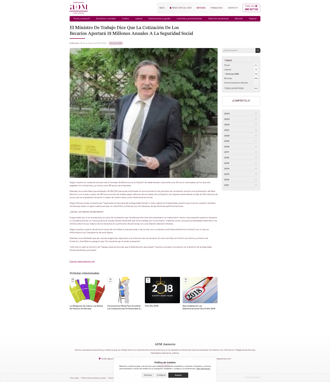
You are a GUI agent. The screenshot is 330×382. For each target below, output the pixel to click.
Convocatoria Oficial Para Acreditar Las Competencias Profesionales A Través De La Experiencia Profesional (124, 307)
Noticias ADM (116, 43)
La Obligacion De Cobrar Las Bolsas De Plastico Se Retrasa (86, 307)
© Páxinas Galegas (252, 377)
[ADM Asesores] (79, 8)
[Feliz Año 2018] (162, 290)
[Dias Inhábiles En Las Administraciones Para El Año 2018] (200, 290)
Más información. (204, 369)
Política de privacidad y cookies (93, 378)
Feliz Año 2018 (151, 306)
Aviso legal (74, 378)
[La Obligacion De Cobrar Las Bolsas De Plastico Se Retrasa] (87, 290)
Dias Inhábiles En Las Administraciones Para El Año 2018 (199, 307)
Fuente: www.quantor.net (82, 261)
